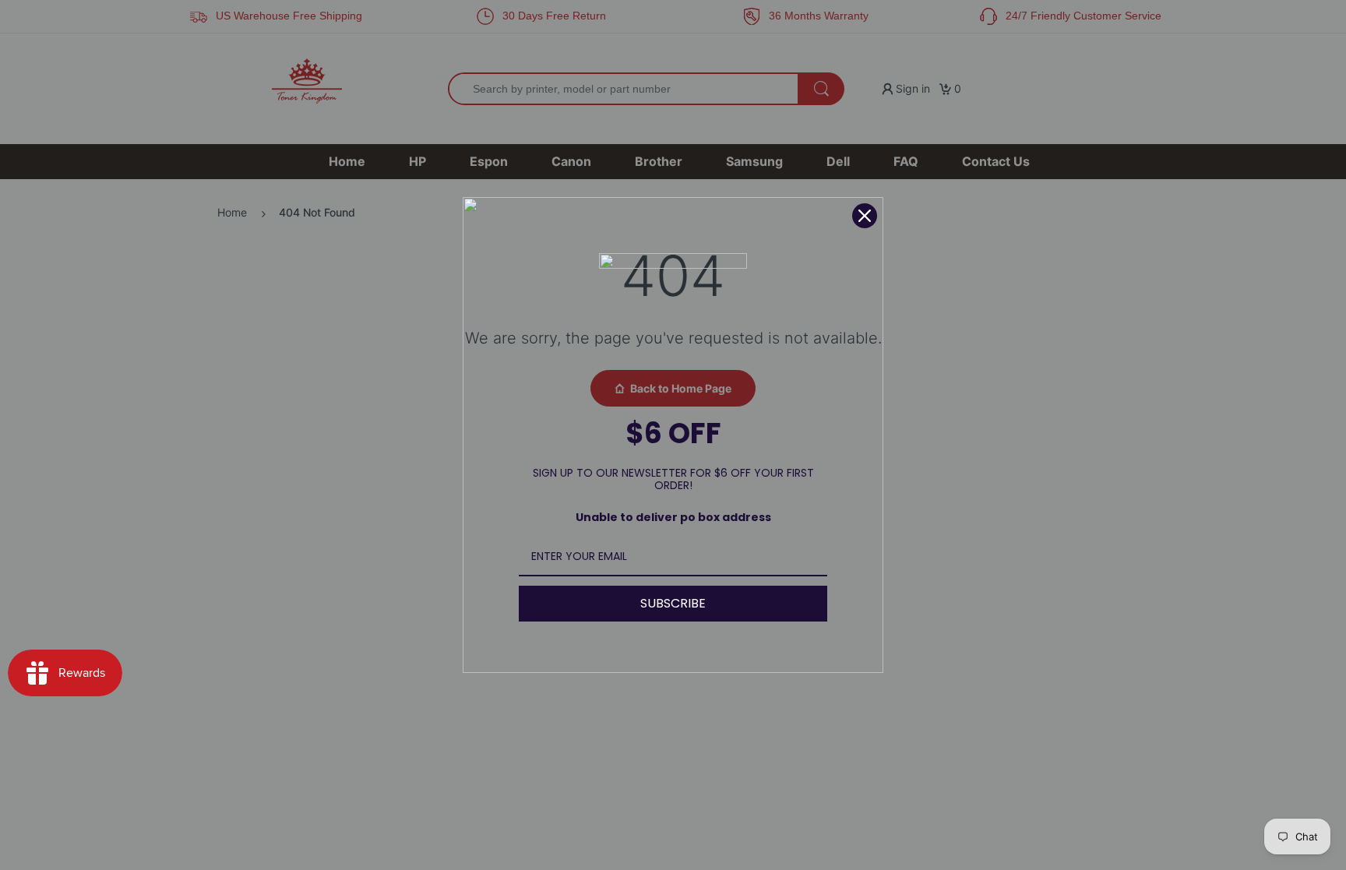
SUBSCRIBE (673, 603)
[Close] (864, 215)
